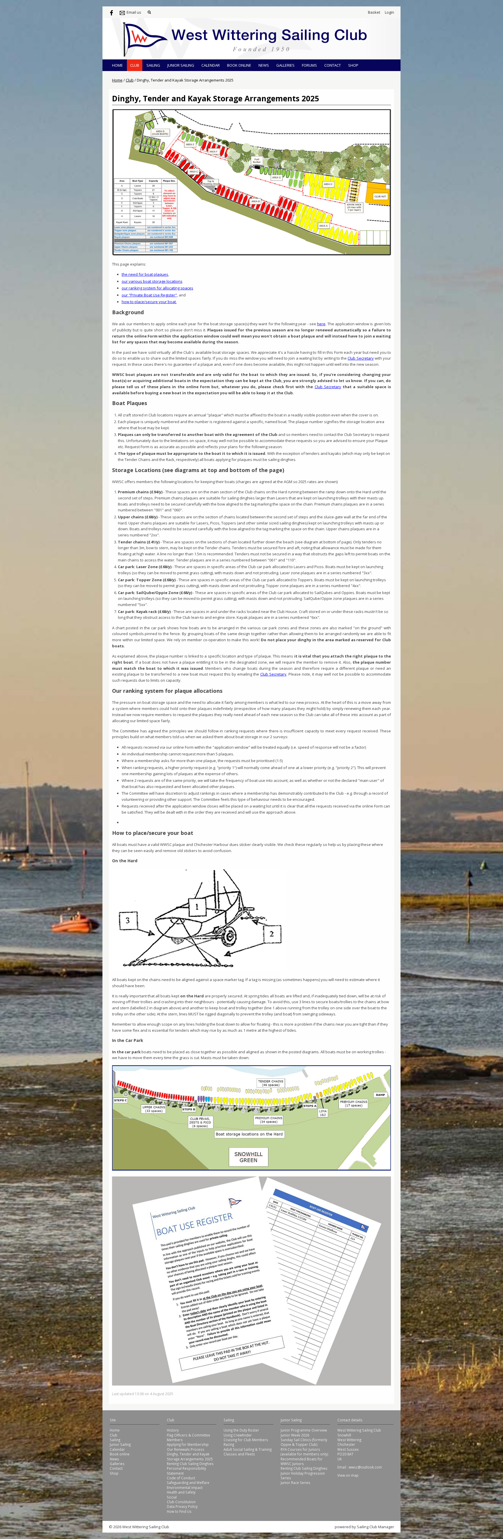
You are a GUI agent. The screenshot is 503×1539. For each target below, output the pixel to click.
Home (117, 65)
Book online (239, 65)
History (173, 1430)
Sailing (153, 65)
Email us (134, 12)
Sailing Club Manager (375, 1526)
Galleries (285, 65)
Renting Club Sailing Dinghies (190, 1463)
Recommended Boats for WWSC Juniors (302, 1461)
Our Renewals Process (185, 1449)
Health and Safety (181, 1492)
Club (134, 65)
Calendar (210, 65)
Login (389, 12)
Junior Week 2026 (295, 1435)
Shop (353, 65)
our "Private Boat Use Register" (149, 295)
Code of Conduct (181, 1478)
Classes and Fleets (239, 1454)
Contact (332, 65)
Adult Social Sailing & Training (248, 1449)
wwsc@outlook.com (365, 1467)
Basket (374, 12)
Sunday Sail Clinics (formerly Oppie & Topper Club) (304, 1442)
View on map (348, 1475)
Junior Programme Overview (304, 1430)
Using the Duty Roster (241, 1430)
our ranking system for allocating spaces (157, 288)
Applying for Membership (188, 1444)
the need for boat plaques (145, 274)
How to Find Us (179, 1511)
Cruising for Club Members (246, 1439)
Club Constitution (181, 1501)
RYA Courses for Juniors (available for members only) (304, 1451)
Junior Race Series (295, 1482)
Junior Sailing (180, 65)
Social (172, 1497)
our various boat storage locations (152, 281)
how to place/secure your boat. (149, 301)
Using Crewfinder (238, 1435)
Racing (229, 1444)
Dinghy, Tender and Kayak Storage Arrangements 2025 (190, 1456)
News (263, 65)
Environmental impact (185, 1487)
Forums (309, 65)
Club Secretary (360, 358)
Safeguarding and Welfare (188, 1482)
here (321, 323)
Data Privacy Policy (182, 1506)
